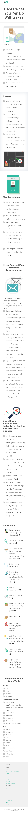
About (7, 788)
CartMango (8, 781)
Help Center (9, 800)
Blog (7, 790)
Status (7, 775)
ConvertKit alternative (10, 783)
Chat (8, 802)
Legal (7, 795)
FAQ (7, 769)
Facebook (8, 793)
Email (8, 804)
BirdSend (8, 779)
